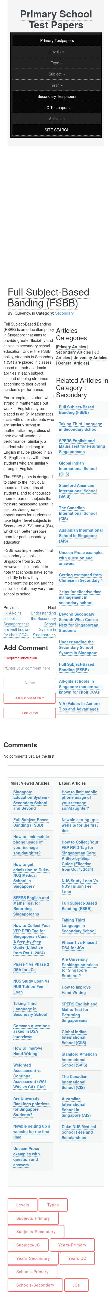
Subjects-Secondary (36, 1231)
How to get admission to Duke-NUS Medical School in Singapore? (31, 875)
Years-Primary (72, 1245)
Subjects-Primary (33, 1218)
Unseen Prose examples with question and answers (81, 558)
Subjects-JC (28, 1245)
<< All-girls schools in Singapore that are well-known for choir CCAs (16, 623)
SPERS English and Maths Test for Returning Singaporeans (82, 446)
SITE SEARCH (57, 129)
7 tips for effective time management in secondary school (80, 597)
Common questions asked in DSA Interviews (31, 1031)
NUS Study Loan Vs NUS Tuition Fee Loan (31, 986)
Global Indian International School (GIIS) (78, 468)
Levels (55, 51)
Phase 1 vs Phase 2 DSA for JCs (31, 966)
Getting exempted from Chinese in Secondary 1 (81, 577)
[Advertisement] (56, 205)
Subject (56, 74)
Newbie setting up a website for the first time (31, 1131)
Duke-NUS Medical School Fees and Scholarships (79, 1132)
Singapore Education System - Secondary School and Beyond (31, 800)
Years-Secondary (33, 1258)
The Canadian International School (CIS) (78, 513)
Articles (56, 118)
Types (53, 1204)
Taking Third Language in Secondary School (80, 426)
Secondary (64, 313)
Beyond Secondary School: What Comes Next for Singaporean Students (78, 622)
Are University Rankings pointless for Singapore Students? (31, 1106)
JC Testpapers (57, 107)
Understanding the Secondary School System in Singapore (78, 647)
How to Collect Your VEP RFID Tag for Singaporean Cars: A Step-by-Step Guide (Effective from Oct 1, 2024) (31, 939)
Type (55, 62)
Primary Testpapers (57, 40)
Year (55, 85)
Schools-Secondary (35, 1285)
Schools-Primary (32, 1271)
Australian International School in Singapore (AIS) (81, 535)
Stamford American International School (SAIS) (78, 491)
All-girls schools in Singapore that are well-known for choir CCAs (81, 686)
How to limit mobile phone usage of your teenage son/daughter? (31, 845)
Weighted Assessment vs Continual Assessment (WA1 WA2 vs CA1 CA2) (30, 1075)
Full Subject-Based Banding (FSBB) (48, 296)
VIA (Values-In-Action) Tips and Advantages (79, 706)
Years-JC (77, 1258)
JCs (76, 1285)
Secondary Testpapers (57, 96)
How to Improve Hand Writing (27, 1050)
